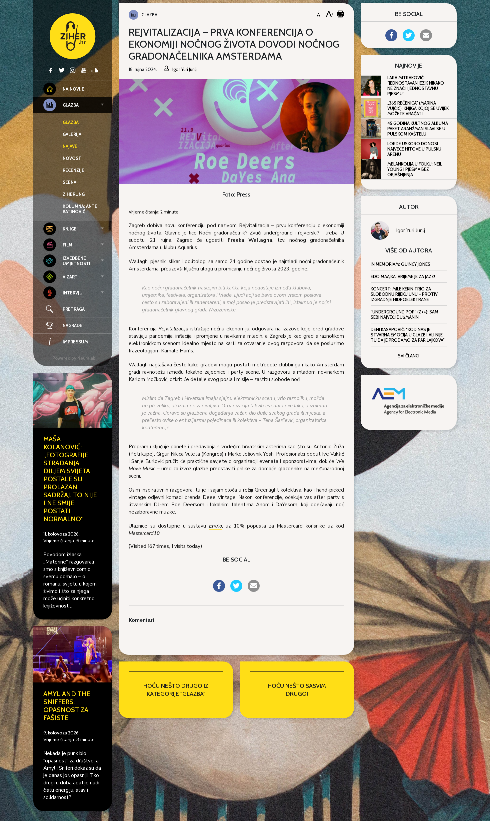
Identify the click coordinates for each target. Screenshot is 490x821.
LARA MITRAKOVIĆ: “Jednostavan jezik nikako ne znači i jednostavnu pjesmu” (415, 85)
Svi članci (408, 355)
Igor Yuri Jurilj (410, 230)
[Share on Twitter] (236, 590)
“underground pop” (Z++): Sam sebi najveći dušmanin (404, 314)
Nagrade (72, 325)
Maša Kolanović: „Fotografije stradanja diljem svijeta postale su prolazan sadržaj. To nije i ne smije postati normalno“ (70, 479)
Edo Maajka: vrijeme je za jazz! (403, 276)
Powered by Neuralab (74, 358)
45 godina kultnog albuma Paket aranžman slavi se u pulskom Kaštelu (417, 129)
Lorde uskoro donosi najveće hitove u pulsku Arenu (414, 149)
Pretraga (74, 309)
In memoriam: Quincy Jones (400, 264)
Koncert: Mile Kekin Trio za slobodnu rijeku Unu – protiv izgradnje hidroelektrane (404, 294)
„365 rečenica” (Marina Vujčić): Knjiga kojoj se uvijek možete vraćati (418, 108)
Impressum (75, 341)
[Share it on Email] (254, 590)
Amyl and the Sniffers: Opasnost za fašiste (66, 706)
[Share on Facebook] (219, 590)
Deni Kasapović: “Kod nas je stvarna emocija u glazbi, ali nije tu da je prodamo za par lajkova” (408, 335)
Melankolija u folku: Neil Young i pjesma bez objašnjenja (414, 169)
